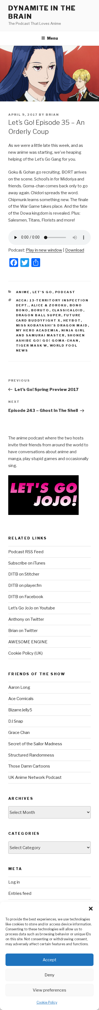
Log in (14, 882)
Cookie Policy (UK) (25, 653)
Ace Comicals (21, 698)
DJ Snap (15, 721)
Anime (23, 292)
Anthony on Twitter (26, 619)
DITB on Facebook (25, 596)
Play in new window (44, 250)
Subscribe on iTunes (26, 563)
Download (74, 250)
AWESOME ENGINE (28, 641)
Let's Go (42, 292)
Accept (49, 959)
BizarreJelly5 (20, 709)
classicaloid (67, 310)
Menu (52, 38)
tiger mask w (31, 345)
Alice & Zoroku (49, 305)
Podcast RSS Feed (25, 551)
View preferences (49, 990)
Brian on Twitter (23, 630)
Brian (52, 115)
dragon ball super (38, 315)
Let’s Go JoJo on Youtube (31, 608)
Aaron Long (19, 687)
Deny (49, 975)
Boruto (40, 310)
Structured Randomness (31, 755)
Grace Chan (19, 732)
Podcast (65, 292)
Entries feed (19, 893)
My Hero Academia (37, 330)
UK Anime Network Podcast (35, 777)
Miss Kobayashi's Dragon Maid (52, 325)
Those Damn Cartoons (29, 766)
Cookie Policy (47, 1002)
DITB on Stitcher (23, 574)
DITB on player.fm (25, 585)
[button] (91, 908)
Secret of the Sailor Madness (35, 743)
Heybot (72, 320)
